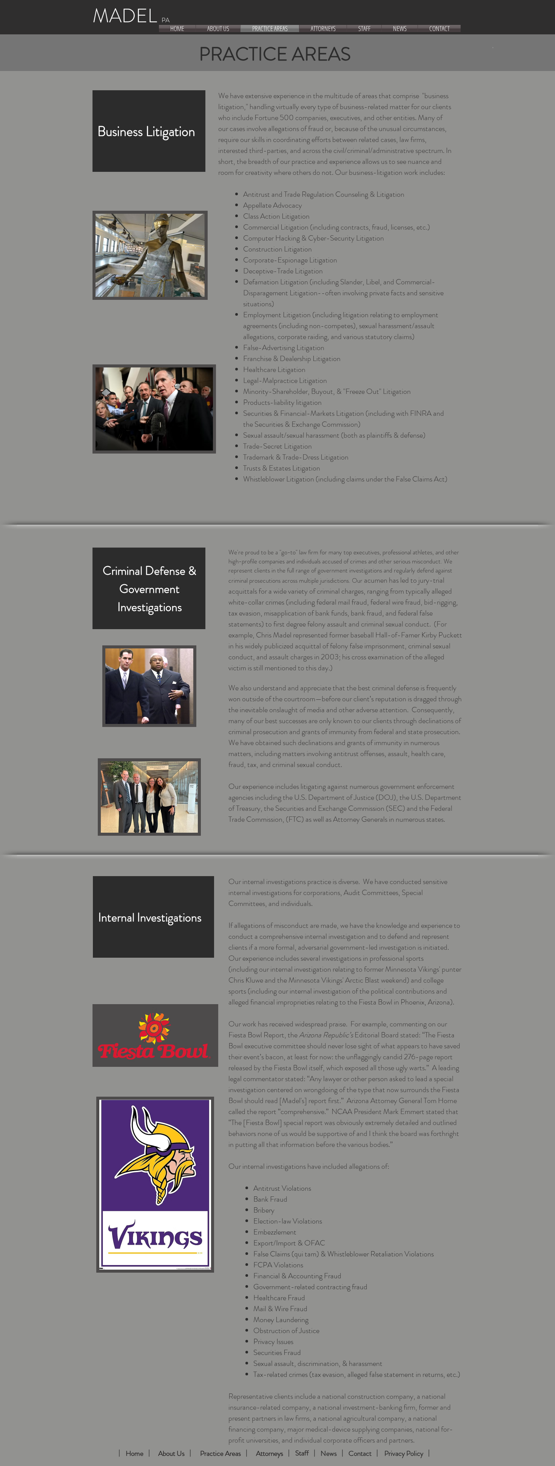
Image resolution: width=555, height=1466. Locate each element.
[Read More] (119, 1453)
